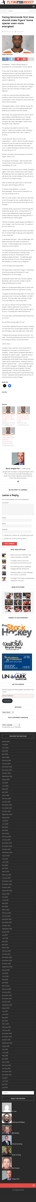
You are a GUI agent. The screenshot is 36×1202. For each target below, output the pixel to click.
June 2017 (5, 1081)
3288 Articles (26, 468)
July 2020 (5, 973)
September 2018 (7, 1043)
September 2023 (7, 852)
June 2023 (5, 862)
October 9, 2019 (8, 31)
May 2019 (5, 1017)
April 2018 (5, 1059)
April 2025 (5, 792)
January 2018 (6, 1068)
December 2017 (7, 1071)
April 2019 (5, 1021)
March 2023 (5, 871)
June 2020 (5, 976)
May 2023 (5, 865)
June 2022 (5, 900)
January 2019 (6, 1030)
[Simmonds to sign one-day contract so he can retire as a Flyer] (23, 410)
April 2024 (5, 830)
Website (4, 529)
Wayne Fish (20, 31)
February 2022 (6, 913)
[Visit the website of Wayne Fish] (18, 481)
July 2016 (5, 1087)
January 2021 (6, 954)
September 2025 (7, 776)
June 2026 (5, 747)
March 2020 (5, 986)
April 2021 (5, 944)
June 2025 (5, 786)
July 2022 (5, 897)
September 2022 (7, 890)
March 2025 (5, 795)
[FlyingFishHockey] (18, 3)
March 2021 (5, 947)
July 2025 (5, 782)
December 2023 (7, 843)
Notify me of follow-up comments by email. (18, 535)
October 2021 (6, 925)
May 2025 (5, 789)
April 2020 (5, 982)
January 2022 (6, 916)
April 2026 (5, 754)
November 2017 (7, 1074)
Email (4, 524)
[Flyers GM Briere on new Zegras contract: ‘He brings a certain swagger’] (18, 602)
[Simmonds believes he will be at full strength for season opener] (8, 410)
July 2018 (5, 1049)
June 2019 (5, 1014)
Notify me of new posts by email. (15, 538)
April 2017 (5, 1084)
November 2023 (7, 846)
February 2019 (6, 1027)
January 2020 (6, 992)
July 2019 (5, 1011)
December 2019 (7, 995)
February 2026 (6, 760)
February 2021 (6, 951)
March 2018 (5, 1062)
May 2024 (5, 827)
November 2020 (7, 960)
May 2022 (5, 903)
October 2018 (6, 1040)
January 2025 (6, 801)
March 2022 (5, 909)
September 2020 (7, 967)
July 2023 (5, 859)
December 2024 (7, 805)
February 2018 (6, 1065)
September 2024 (7, 814)
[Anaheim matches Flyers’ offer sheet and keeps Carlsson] (27, 609)
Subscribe (7, 701)
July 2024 (5, 820)
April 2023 (5, 868)
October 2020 (6, 963)
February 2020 (6, 989)
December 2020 (7, 957)
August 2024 (6, 817)
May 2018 (5, 1055)
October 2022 (6, 887)
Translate (17, 727)
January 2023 (6, 878)
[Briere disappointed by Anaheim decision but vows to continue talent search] (18, 609)
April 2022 (5, 906)
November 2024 (7, 808)
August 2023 (6, 855)
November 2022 (7, 884)
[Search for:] (18, 11)
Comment (5, 503)
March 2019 (5, 1024)
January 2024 (6, 840)
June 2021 (5, 938)
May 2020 (5, 979)
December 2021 (7, 919)
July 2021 (5, 935)
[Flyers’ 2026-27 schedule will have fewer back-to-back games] (9, 602)
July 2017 (5, 1078)
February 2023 (6, 874)
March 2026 (5, 757)
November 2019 (7, 998)
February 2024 (6, 836)
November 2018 (7, 1036)
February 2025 (6, 798)
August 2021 (5, 932)
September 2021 (7, 929)
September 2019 (7, 1005)
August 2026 (6, 741)
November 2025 (7, 770)
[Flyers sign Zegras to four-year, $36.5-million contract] (27, 602)
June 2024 (5, 824)
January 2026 (6, 763)
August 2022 (6, 894)
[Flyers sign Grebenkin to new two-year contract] (9, 596)
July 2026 (5, 744)
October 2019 (6, 1001)
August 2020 (6, 970)
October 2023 (6, 849)
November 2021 (7, 922)
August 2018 (5, 1046)
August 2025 (6, 779)
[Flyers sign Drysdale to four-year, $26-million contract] (27, 596)
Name (4, 518)
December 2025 (7, 767)
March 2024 (5, 833)
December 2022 (7, 881)
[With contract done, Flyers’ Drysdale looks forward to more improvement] (18, 596)
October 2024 (6, 811)
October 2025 (6, 773)
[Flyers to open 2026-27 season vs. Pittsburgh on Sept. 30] (9, 609)
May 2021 (5, 941)
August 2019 (5, 1008)
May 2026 (5, 751)
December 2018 (7, 1033)
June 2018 (5, 1052)
